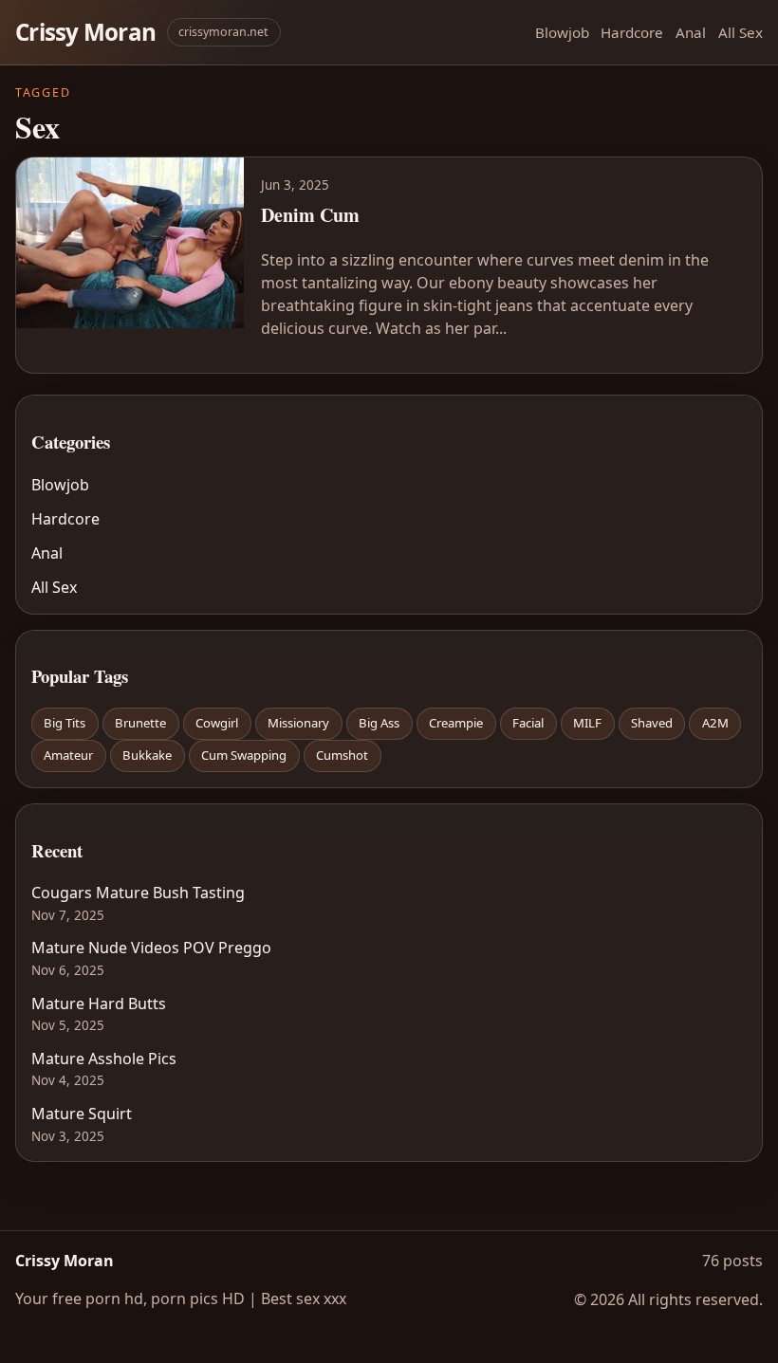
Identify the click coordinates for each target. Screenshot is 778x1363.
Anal (691, 32)
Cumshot (342, 755)
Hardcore (632, 32)
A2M (715, 722)
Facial (528, 722)
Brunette (140, 722)
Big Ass (379, 722)
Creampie (456, 722)
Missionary (298, 722)
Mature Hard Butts (98, 1003)
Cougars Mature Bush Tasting (138, 892)
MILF (587, 722)
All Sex (740, 32)
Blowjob (562, 32)
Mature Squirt (81, 1113)
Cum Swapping (244, 755)
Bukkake (147, 755)
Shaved (652, 722)
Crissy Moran (85, 31)
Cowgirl (216, 722)
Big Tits (64, 722)
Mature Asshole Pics (103, 1058)
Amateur (68, 755)
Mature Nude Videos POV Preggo (151, 947)
